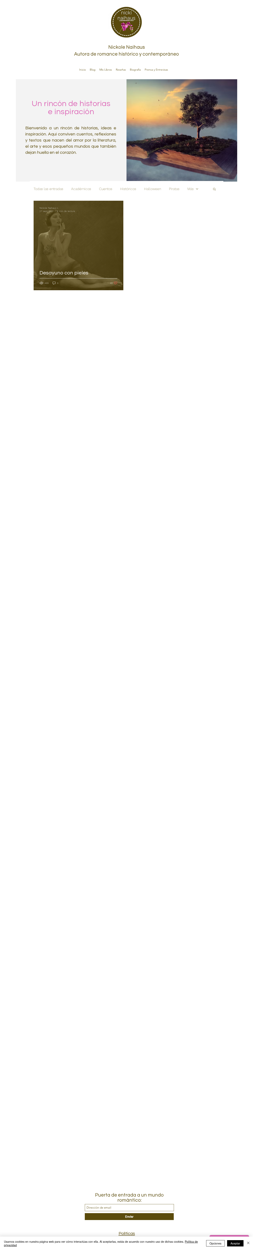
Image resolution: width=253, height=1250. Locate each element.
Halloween (152, 189)
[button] (214, 189)
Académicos (81, 189)
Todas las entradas (48, 189)
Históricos (128, 189)
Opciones (215, 1243)
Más (190, 189)
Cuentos (105, 189)
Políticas (127, 1233)
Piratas (174, 189)
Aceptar (235, 1243)
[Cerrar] (248, 1243)
